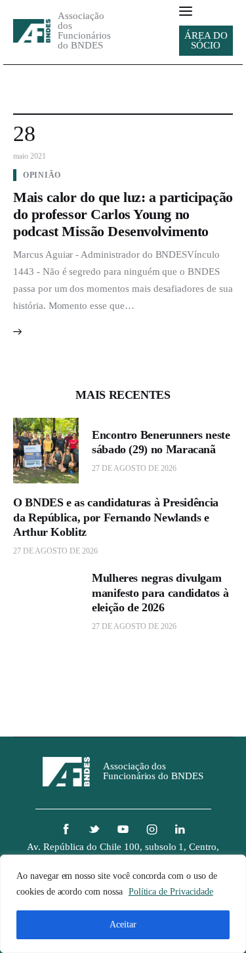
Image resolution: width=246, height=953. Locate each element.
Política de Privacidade (171, 892)
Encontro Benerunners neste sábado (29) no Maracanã (161, 442)
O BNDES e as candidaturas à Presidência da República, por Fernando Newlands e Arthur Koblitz (115, 517)
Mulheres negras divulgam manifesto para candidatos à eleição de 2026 (160, 592)
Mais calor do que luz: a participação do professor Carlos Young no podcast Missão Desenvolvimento (123, 214)
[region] (123, 904)
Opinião (42, 175)
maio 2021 (29, 156)
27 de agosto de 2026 (134, 468)
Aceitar (123, 924)
